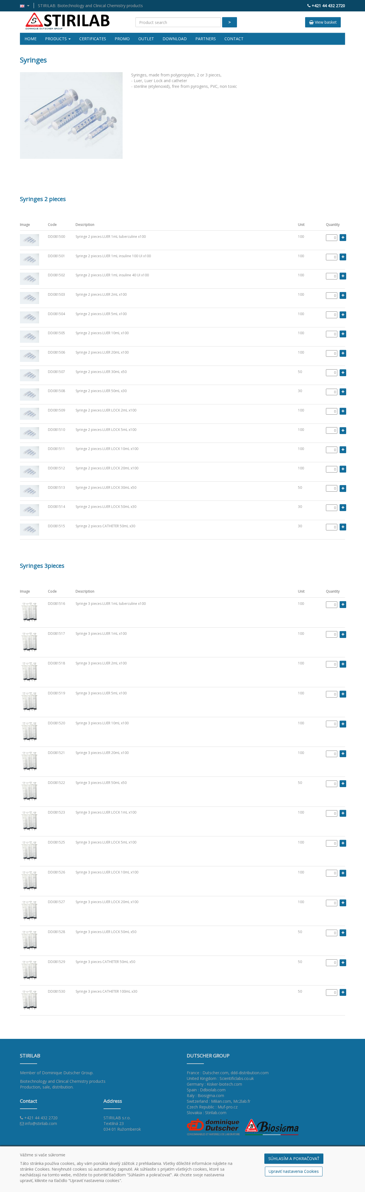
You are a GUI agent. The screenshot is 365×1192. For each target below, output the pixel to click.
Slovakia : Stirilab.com (206, 1112)
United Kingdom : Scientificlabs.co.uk (220, 1078)
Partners (205, 38)
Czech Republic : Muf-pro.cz (212, 1107)
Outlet (146, 38)
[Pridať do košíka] (343, 237)
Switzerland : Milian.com (209, 1101)
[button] (27, 5)
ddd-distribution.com (250, 1072)
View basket (325, 22)
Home (30, 38)
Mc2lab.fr (241, 1101)
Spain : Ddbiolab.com (206, 1089)
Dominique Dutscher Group (67, 1072)
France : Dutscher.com (207, 1072)
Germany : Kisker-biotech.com (214, 1084)
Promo (122, 38)
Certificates (92, 38)
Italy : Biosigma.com (205, 1095)
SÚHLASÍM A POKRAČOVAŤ (293, 1158)
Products (56, 38)
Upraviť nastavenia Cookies (294, 1171)
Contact (234, 38)
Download (175, 38)
